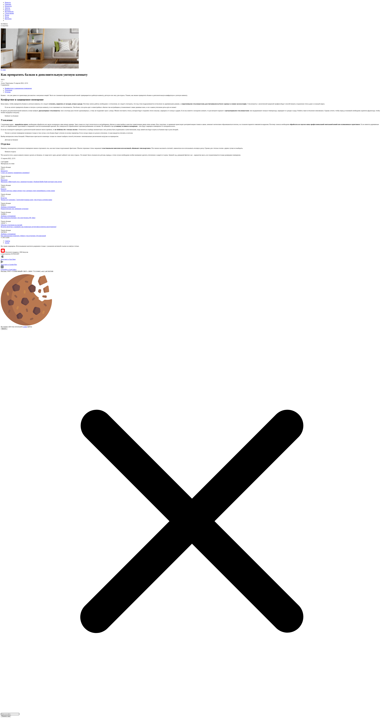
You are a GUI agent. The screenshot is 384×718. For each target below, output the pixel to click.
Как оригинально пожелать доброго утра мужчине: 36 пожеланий (23, 236)
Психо (7, 15)
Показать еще (6, 716)
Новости (8, 2)
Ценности (8, 6)
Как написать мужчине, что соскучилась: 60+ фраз (18, 218)
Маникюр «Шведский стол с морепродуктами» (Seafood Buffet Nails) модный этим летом (31, 182)
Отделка (7, 92)
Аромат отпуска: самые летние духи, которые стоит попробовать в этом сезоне (28, 191)
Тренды (7, 8)
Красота (7, 10)
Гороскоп (8, 4)
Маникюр (4, 180)
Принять (4, 328)
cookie (25, 327)
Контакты (8, 19)
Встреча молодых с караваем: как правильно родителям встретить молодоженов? (28, 227)
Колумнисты (9, 11)
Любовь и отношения (8, 207)
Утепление (8, 90)
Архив (7, 243)
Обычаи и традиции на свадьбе (11, 225)
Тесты (7, 17)
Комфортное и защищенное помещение (18, 88)
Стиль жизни (9, 13)
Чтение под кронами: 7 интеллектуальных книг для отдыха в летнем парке (26, 200)
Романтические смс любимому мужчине (14, 209)
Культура (4, 198)
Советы (7, 241)
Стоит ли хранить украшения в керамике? (15, 172)
